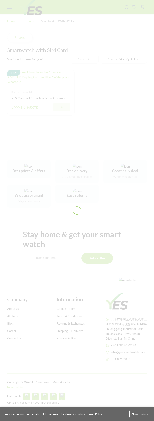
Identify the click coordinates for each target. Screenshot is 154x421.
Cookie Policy (94, 414)
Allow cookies (139, 414)
